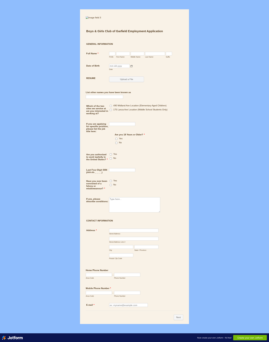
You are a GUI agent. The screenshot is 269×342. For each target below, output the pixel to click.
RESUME (90, 78)
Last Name (149, 57)
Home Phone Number (97, 270)
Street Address (114, 234)
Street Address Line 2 (117, 242)
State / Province (140, 250)
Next (178, 317)
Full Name (92, 53)
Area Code (90, 278)
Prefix (111, 57)
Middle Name (135, 57)
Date (111, 69)
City (110, 250)
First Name (120, 57)
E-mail (90, 305)
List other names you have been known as (108, 92)
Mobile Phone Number (98, 288)
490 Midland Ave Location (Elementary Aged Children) (140, 105)
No (120, 142)
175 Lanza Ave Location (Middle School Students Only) (140, 109)
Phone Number (119, 278)
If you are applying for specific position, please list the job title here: (97, 128)
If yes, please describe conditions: (97, 200)
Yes (121, 138)
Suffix (168, 57)
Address (91, 230)
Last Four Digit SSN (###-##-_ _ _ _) (96, 171)
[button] (131, 66)
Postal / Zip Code (115, 258)
